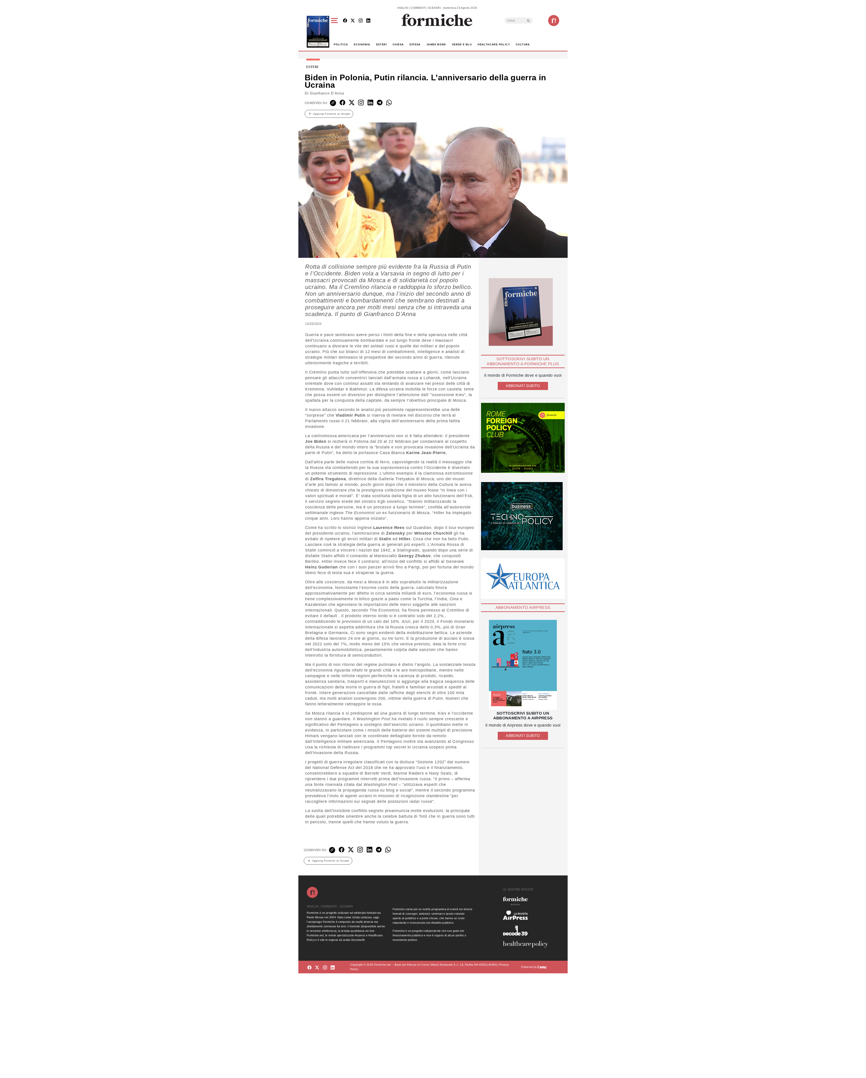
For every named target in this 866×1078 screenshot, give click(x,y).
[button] (335, 32)
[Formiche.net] (553, 20)
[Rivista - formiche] (527, 901)
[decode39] (527, 930)
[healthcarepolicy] (527, 944)
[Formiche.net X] (353, 20)
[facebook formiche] (309, 967)
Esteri (381, 44)
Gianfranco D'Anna (327, 93)
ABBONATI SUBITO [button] (523, 386)
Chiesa (398, 44)
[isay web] (541, 967)
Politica (341, 44)
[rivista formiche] (523, 665)
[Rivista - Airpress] (527, 915)
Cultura (523, 44)
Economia (362, 44)
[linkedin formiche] (332, 967)
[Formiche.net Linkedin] (368, 20)
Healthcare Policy (494, 44)
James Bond (436, 44)
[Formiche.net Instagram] (360, 20)
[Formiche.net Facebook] (345, 20)
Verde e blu (462, 44)
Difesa (415, 44)
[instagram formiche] (325, 967)
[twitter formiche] (317, 967)
